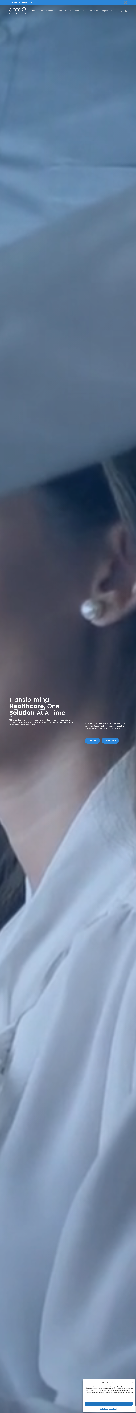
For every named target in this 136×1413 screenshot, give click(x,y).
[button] (132, 1382)
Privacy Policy (113, 1409)
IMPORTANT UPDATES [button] (20, 2)
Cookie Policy (104, 1409)
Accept (109, 1404)
